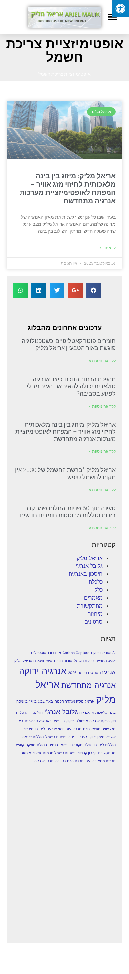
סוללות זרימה (33, 737)
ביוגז (33, 701)
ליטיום (40, 729)
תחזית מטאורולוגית (100, 761)
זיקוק (70, 721)
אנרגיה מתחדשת (88, 685)
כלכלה (96, 581)
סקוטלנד (75, 745)
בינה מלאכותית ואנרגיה (97, 713)
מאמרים (93, 597)
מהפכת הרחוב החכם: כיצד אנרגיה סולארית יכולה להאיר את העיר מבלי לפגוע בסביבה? (71, 386)
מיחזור (95, 613)
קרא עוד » (107, 247)
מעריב (83, 736)
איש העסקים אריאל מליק (33, 661)
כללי (98, 589)
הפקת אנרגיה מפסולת (92, 721)
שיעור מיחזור (31, 753)
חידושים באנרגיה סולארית (45, 721)
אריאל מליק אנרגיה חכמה (74, 701)
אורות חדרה (63, 661)
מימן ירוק (97, 737)
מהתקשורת (90, 605)
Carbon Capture (76, 653)
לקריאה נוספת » (102, 360)
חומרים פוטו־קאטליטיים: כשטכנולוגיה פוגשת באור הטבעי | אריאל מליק (69, 344)
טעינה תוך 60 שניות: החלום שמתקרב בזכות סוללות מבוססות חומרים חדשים (68, 512)
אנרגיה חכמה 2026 (83, 673)
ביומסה (22, 701)
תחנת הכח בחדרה (69, 761)
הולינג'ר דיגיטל (31, 713)
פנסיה (53, 745)
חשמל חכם (91, 729)
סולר (88, 744)
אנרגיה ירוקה (42, 670)
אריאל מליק (90, 558)
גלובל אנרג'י (89, 565)
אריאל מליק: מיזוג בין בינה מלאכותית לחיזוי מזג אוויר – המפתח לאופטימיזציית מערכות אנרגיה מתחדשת (68, 188)
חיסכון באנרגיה (86, 573)
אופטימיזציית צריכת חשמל (95, 661)
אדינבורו (54, 653)
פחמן (64, 745)
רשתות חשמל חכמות (59, 753)
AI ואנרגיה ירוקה (103, 653)
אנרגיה (108, 672)
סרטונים (93, 621)
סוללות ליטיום (105, 745)
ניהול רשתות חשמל (60, 737)
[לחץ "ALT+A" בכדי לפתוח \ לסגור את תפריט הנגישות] (120, 8)
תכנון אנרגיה (44, 761)
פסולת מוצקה (36, 745)
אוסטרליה (38, 653)
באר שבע (45, 701)
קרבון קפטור (86, 753)
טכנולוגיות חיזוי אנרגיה (64, 729)
